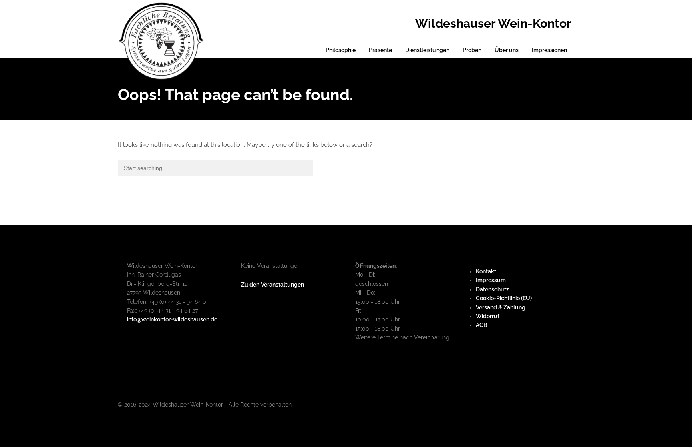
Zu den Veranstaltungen (272, 284)
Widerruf (487, 316)
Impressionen (549, 50)
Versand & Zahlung (500, 307)
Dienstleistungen (427, 50)
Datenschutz (492, 289)
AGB (481, 325)
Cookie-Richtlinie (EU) (504, 298)
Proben (472, 50)
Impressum (491, 280)
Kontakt (486, 271)
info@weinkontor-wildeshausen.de (172, 319)
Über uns (507, 50)
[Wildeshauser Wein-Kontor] (161, 40)
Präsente (380, 50)
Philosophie (341, 50)
